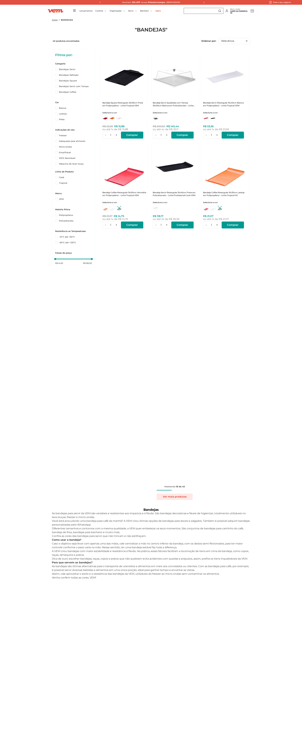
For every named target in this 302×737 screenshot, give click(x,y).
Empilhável (65, 152)
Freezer (63, 135)
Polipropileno (66, 215)
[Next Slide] (203, 2)
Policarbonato (66, 220)
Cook (61, 177)
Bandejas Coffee (67, 92)
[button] (73, 63)
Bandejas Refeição (68, 75)
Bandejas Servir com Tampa (74, 86)
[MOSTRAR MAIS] (175, 497)
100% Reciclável (67, 158)
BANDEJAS (67, 20)
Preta (61, 119)
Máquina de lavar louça (71, 163)
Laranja (63, 113)
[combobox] (203, 11)
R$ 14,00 (59, 263)
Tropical (63, 183)
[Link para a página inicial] (55, 19)
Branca (62, 108)
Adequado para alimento (72, 141)
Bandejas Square (68, 80)
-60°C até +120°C (67, 242)
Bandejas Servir (67, 69)
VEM (61, 199)
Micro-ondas (65, 146)
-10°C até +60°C (67, 237)
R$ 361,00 (87, 263)
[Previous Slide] (99, 2)
